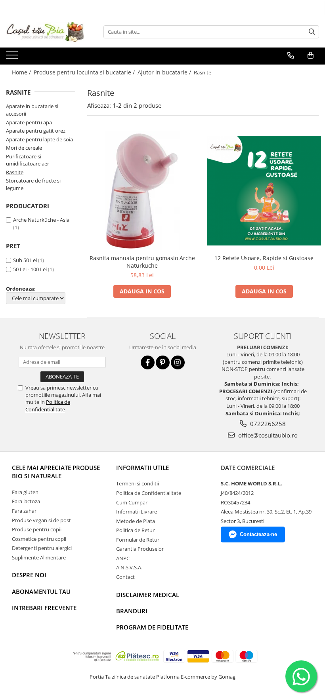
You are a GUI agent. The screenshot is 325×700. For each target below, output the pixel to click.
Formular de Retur (137, 539)
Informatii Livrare (136, 511)
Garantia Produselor (140, 548)
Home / (22, 72)
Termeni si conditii (137, 483)
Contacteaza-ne (258, 534)
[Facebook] (148, 362)
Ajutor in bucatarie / (165, 72)
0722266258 (267, 424)
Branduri (131, 611)
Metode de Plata (135, 521)
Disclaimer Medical (147, 595)
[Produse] (13, 57)
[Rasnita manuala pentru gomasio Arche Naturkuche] (142, 190)
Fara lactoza (26, 501)
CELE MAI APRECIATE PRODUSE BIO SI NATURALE (56, 472)
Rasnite (14, 172)
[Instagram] (178, 362)
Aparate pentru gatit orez (35, 130)
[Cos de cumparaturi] (310, 55)
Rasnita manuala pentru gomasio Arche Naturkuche (142, 261)
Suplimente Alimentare (39, 557)
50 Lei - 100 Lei (30, 269)
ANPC (123, 558)
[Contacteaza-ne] (291, 55)
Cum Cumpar (131, 502)
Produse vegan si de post (41, 520)
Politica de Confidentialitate (47, 405)
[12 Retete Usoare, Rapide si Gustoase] (264, 191)
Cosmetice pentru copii (39, 538)
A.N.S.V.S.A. (129, 567)
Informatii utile (142, 468)
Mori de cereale (24, 147)
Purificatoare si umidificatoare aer (27, 160)
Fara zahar (24, 510)
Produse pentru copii (36, 529)
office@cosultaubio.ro (267, 435)
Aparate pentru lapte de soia (39, 139)
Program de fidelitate (152, 627)
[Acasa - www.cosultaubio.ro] (45, 32)
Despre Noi (29, 575)
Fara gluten (25, 492)
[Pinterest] (163, 362)
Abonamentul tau (41, 591)
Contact (125, 576)
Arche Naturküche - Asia (41, 219)
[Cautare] (312, 31)
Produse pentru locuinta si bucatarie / (85, 72)
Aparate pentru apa (29, 122)
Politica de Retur (135, 530)
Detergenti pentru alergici (42, 548)
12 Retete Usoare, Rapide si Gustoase (264, 258)
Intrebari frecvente (44, 608)
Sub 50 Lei (25, 260)
